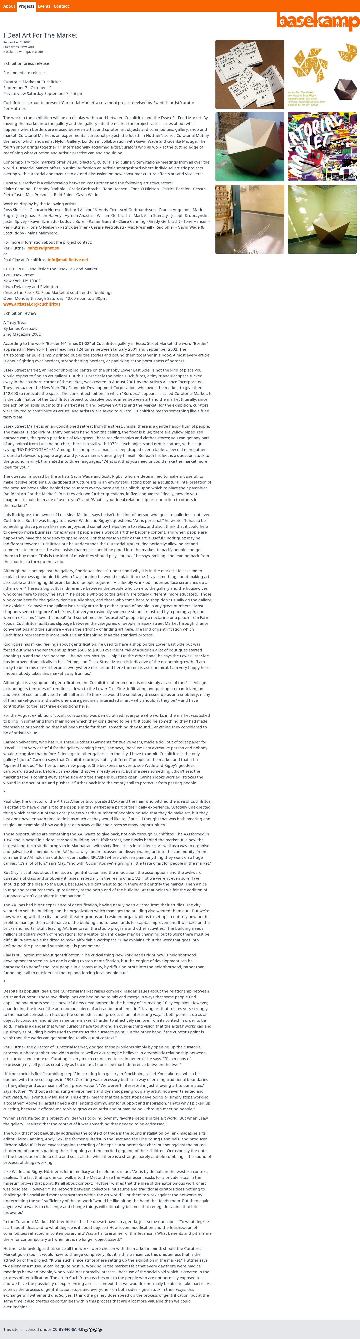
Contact (61, 6)
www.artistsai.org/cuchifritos (31, 304)
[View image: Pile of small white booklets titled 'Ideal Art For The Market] (249, 74)
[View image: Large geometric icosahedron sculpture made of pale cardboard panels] (249, 146)
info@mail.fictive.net (68, 259)
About (9, 6)
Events (44, 6)
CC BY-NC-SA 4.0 (67, 1329)
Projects (26, 6)
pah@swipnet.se (43, 248)
